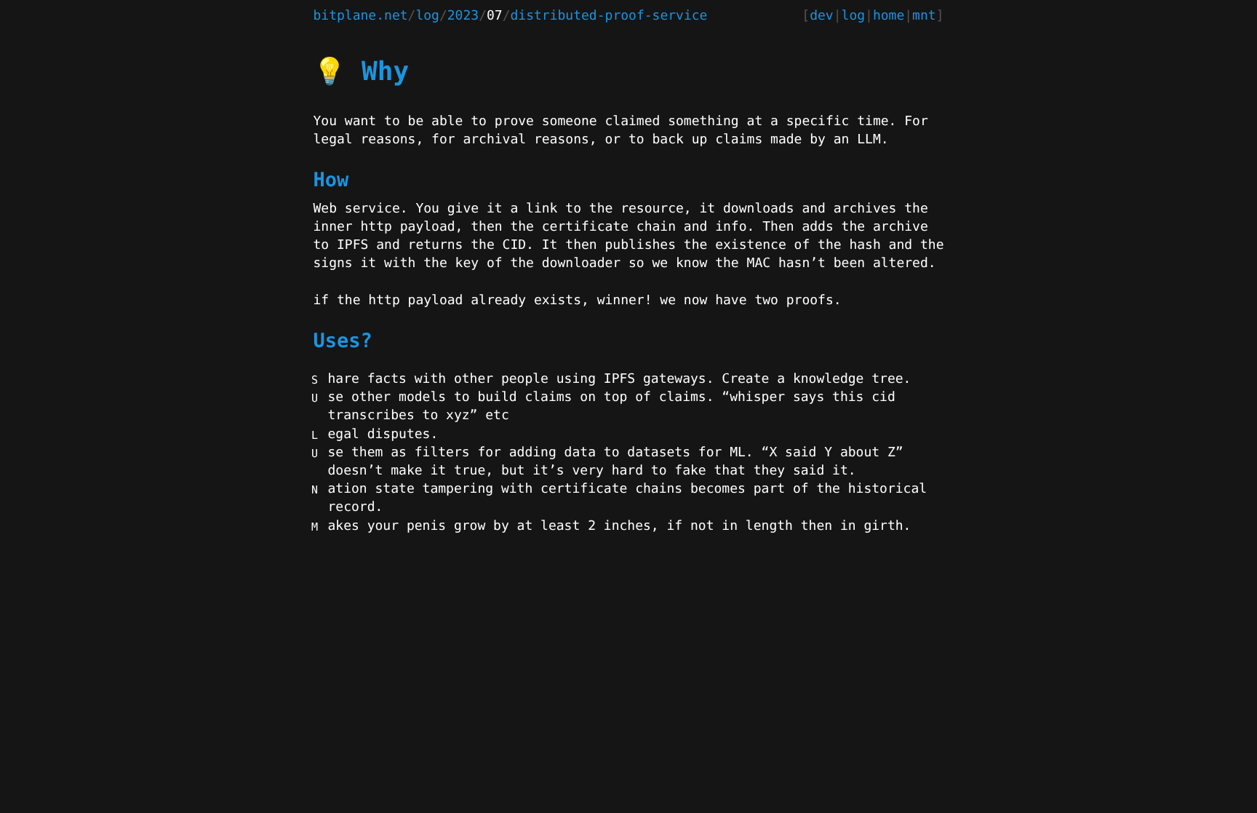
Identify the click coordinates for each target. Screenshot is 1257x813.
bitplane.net (361, 15)
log (427, 15)
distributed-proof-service (609, 15)
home (888, 15)
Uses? (343, 341)
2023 (463, 15)
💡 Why (362, 72)
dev (822, 15)
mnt (924, 15)
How (331, 180)
